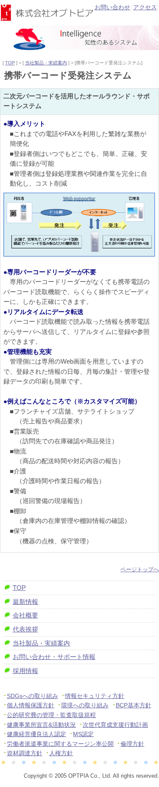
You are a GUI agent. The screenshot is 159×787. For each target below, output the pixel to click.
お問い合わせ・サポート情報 (54, 657)
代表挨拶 (25, 629)
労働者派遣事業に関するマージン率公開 (60, 744)
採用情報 (25, 670)
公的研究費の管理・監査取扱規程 (51, 715)
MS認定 (83, 734)
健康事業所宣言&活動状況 (41, 725)
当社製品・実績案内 (46, 62)
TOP (10, 62)
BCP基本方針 (133, 705)
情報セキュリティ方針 (94, 696)
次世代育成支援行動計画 (115, 725)
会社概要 (25, 615)
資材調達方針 (24, 753)
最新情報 (25, 601)
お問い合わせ (112, 7)
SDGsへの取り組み (32, 696)
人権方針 (61, 753)
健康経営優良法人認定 (36, 734)
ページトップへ (139, 569)
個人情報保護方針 (30, 705)
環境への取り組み (85, 705)
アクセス (145, 7)
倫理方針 (132, 744)
